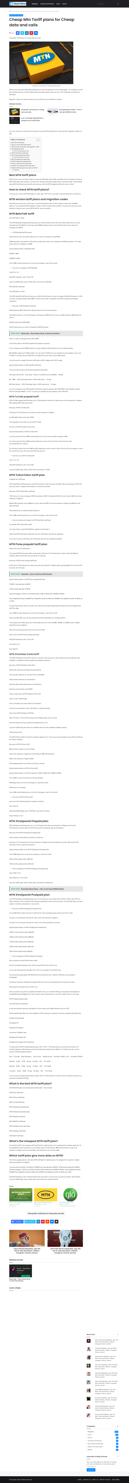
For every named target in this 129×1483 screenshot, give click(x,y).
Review (90, 1449)
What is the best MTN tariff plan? (22, 163)
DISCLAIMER (115, 1479)
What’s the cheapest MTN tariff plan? (23, 165)
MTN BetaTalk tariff (18, 149)
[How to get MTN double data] (45, 1194)
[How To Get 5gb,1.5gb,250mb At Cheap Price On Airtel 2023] (14, 120)
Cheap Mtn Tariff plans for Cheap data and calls (46, 1213)
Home (12, 11)
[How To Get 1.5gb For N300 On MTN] (20, 1194)
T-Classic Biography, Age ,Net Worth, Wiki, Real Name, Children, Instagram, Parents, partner (106, 1350)
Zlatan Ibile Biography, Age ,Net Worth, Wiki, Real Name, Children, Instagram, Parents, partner (106, 1383)
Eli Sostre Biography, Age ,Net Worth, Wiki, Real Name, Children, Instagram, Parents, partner (106, 1400)
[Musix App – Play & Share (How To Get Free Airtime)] (20, 1270)
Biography (35, 4)
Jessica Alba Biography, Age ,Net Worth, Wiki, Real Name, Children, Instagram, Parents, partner (105, 1408)
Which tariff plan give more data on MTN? (24, 168)
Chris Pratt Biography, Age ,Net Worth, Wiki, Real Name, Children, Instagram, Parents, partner (106, 1366)
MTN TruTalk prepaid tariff (21, 151)
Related (17, 170)
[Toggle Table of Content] (37, 140)
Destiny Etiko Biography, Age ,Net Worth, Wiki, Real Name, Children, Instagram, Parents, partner (105, 1416)
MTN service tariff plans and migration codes (25, 147)
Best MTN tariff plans (17, 142)
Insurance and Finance (47, 4)
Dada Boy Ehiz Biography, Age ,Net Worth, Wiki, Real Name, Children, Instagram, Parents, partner (105, 1358)
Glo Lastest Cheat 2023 (66, 1202)
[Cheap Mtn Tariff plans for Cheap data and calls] (14, 111)
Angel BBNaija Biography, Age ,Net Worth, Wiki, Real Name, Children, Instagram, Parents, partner (105, 1391)
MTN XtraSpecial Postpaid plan (21, 161)
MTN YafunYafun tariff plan (20, 153)
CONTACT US (87, 1479)
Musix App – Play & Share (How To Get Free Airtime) (19, 1280)
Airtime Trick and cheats (22, 11)
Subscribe (91, 1470)
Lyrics (58, 4)
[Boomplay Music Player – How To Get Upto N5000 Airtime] (53, 111)
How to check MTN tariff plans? (21, 144)
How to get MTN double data (43, 1202)
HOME (79, 1479)
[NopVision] (17, 4)
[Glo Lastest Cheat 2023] (70, 1194)
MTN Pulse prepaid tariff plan (21, 155)
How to (65, 4)
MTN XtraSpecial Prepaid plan (21, 159)
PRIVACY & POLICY (105, 1479)
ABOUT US (95, 1479)
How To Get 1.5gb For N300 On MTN (20, 1202)
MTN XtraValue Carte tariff (21, 157)
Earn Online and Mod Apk (95, 1443)
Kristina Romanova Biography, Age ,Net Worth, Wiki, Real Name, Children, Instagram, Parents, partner (106, 1342)
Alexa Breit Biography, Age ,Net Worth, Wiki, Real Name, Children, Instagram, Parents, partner (106, 1375)
